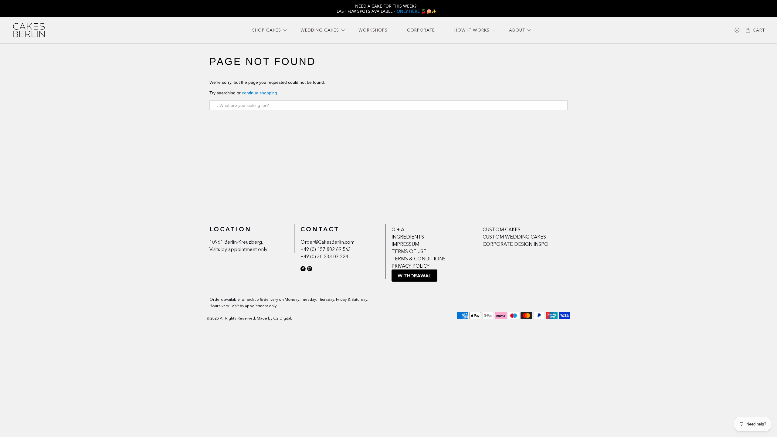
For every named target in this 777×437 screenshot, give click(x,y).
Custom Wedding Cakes (514, 237)
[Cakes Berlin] (29, 30)
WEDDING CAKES (319, 30)
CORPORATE (421, 30)
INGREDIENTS (408, 237)
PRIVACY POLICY (410, 266)
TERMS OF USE (409, 251)
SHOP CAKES (266, 30)
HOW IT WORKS (472, 30)
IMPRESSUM (405, 244)
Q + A (398, 229)
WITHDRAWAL (414, 276)
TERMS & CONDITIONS (419, 259)
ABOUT (517, 30)
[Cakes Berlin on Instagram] (309, 269)
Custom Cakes (502, 229)
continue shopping (259, 92)
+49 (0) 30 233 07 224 (324, 256)
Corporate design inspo (515, 244)
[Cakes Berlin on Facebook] (303, 269)
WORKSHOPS (373, 30)
